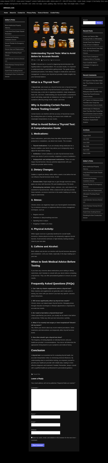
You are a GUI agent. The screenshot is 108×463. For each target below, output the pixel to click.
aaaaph (85, 117)
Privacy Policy (31, 12)
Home (6, 12)
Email (33, 422)
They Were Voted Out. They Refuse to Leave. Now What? (93, 83)
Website (33, 430)
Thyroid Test (46, 60)
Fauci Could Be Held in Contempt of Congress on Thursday (90, 65)
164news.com (8, 8)
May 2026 (86, 146)
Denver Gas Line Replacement (14, 49)
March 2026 (86, 153)
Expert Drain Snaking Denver (14, 70)
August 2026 (87, 135)
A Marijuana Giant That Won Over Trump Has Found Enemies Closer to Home (93, 102)
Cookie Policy (54, 12)
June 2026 (86, 142)
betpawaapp (87, 108)
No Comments (56, 60)
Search (85, 20)
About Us (13, 12)
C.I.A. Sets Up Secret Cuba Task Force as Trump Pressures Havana (93, 51)
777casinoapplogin (89, 89)
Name (33, 414)
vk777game (86, 100)
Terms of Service (43, 12)
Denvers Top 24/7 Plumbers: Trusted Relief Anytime (91, 120)
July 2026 (86, 139)
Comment (34, 388)
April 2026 (86, 150)
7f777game (86, 80)
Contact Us (21, 12)
